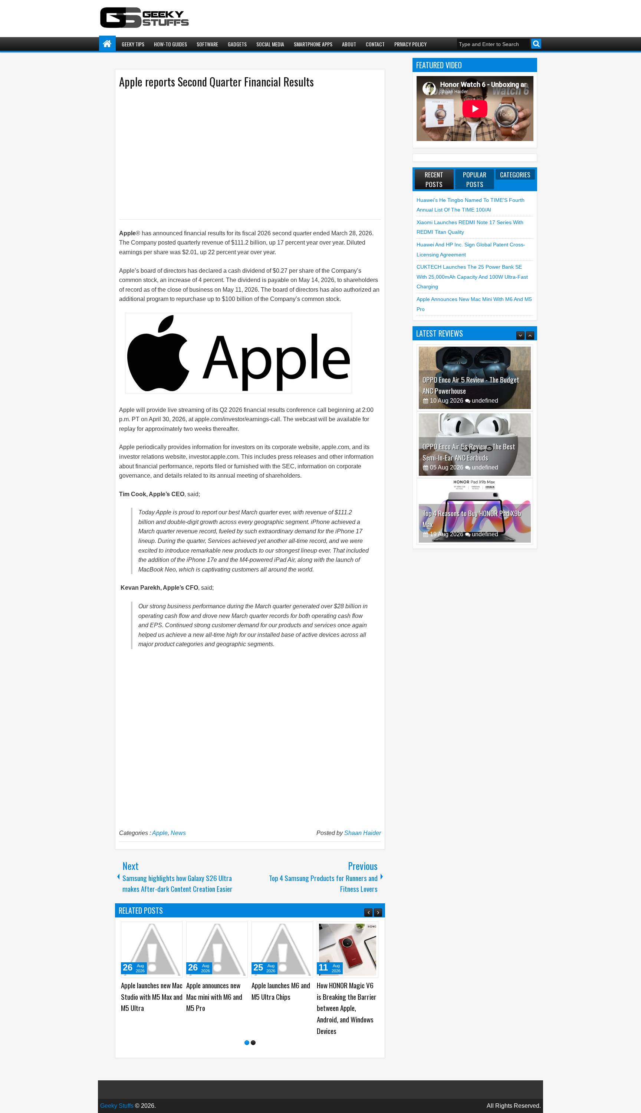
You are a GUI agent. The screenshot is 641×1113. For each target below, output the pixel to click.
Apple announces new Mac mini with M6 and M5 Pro (214, 996)
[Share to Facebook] (158, 930)
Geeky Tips (133, 44)
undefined (485, 400)
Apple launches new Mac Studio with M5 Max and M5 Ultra (152, 996)
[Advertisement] (242, 153)
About (349, 44)
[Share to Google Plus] (174, 930)
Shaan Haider (362, 833)
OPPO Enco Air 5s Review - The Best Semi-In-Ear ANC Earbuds (469, 385)
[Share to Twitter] (166, 930)
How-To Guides (170, 44)
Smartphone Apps (313, 44)
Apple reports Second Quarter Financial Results (216, 81)
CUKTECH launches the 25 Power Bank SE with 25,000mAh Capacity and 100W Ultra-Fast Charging (472, 276)
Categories (515, 174)
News (178, 833)
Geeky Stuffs (117, 1106)
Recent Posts (434, 179)
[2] (253, 1042)
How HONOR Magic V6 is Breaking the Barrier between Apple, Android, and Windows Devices (347, 1008)
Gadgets (237, 44)
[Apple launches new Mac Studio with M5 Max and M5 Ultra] (151, 950)
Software (207, 44)
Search (536, 44)
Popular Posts (474, 179)
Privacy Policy (410, 44)
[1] (246, 1042)
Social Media (270, 44)
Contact (375, 44)
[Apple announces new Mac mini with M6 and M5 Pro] (217, 950)
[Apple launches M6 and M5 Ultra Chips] (282, 950)
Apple (160, 833)
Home (107, 44)
